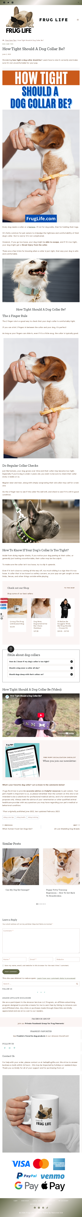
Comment (8, 931)
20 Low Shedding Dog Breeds (67, 827)
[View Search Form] (78, 2)
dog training (33, 817)
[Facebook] (4, 2)
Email (33, 959)
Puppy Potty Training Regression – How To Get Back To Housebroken (60, 893)
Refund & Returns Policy (41, 1204)
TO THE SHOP (69, 588)
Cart (16, 1200)
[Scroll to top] (77, 1209)
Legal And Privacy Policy (44, 1200)
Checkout (25, 1200)
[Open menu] (78, 19)
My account (63, 1200)
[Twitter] (8, 2)
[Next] (77, 875)
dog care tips (8, 817)
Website (60, 959)
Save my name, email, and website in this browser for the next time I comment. (37, 965)
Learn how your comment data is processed (56, 978)
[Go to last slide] (5, 875)
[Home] (3, 40)
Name (6, 959)
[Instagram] (12, 2)
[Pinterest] (43, 1207)
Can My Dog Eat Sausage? (17, 890)
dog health (21, 817)
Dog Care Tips (7, 44)
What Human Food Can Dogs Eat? (17, 827)
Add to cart (15, 633)
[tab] (37, 904)
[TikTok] (47, 1207)
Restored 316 (57, 1213)
